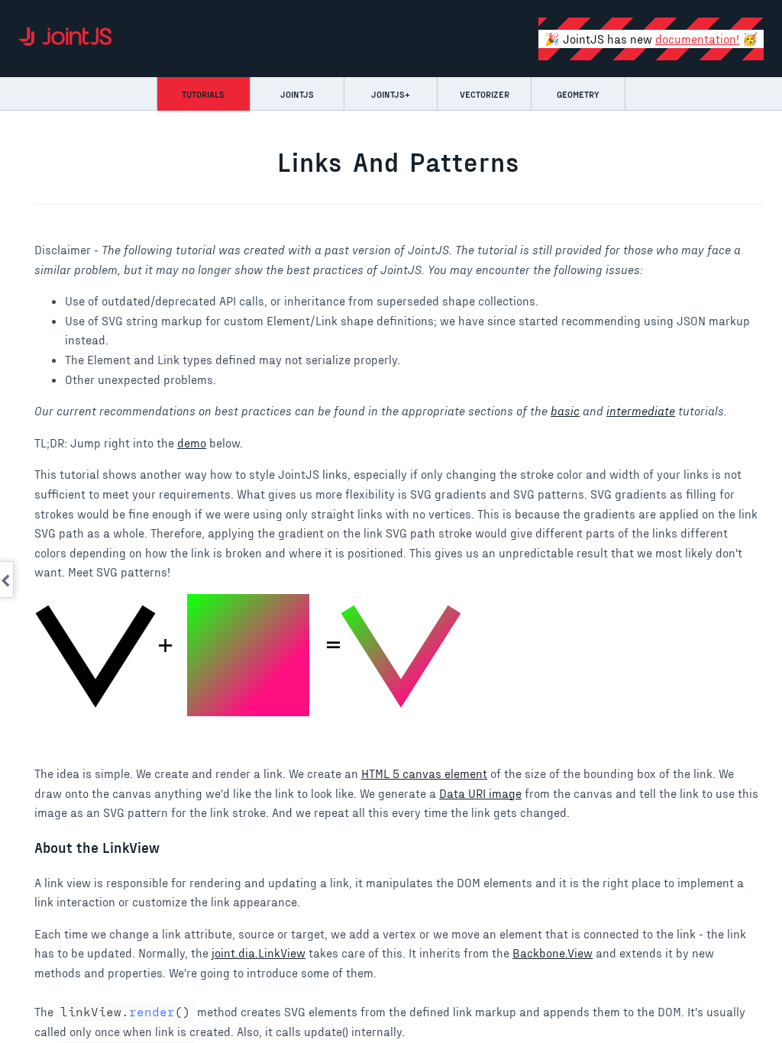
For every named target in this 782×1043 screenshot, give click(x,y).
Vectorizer (484, 94)
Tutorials (203, 94)
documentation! (697, 38)
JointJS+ (390, 94)
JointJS (297, 94)
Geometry (578, 94)
